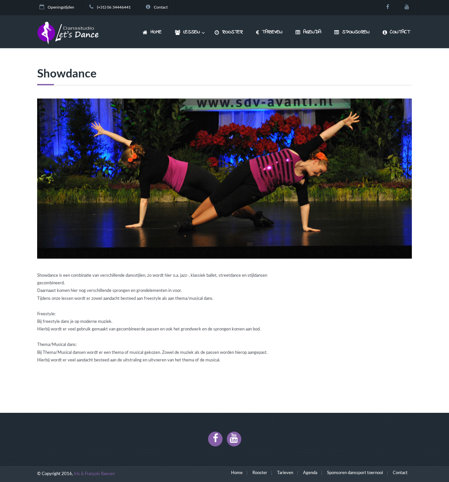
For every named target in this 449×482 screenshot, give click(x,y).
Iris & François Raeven (94, 474)
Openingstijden (61, 7)
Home (237, 473)
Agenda (310, 473)
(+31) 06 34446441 (114, 7)
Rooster (259, 473)
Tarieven (285, 473)
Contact (161, 7)
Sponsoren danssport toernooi (355, 473)
